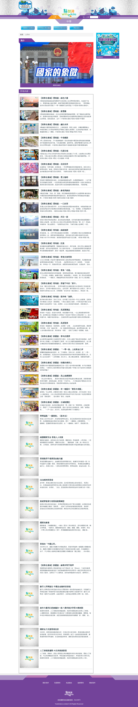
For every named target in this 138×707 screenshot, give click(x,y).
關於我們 (46, 683)
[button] (25, 91)
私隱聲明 (57, 683)
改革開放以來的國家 (44, 28)
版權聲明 (81, 683)
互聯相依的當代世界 (60, 28)
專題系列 (77, 28)
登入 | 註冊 (86, 17)
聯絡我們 (92, 683)
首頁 (21, 34)
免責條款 (69, 683)
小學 (54, 17)
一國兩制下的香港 (28, 28)
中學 (69, 21)
